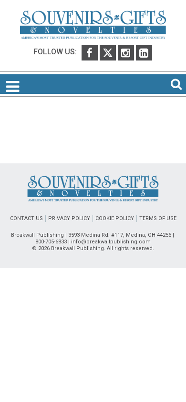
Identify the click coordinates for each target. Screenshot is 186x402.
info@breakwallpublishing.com (111, 242)
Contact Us (26, 218)
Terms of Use (157, 218)
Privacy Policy (69, 218)
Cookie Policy (114, 218)
